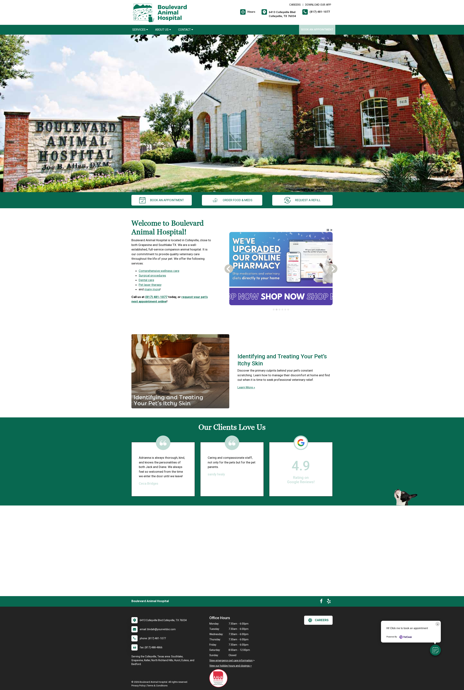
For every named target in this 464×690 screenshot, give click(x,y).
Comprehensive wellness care (159, 271)
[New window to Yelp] (329, 601)
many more (152, 289)
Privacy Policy (138, 685)
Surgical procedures (152, 275)
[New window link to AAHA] (219, 678)
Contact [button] (184, 29)
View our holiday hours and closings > (230, 665)
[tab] (274, 309)
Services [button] (139, 29)
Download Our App (318, 4)
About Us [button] (162, 29)
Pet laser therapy (150, 285)
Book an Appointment (317, 29)
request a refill (308, 200)
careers (322, 620)
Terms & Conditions (157, 685)
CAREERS (295, 4)
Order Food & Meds (237, 200)
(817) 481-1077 (156, 297)
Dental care (146, 280)
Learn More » (246, 387)
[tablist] (281, 309)
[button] (435, 650)
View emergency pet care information (231, 660)
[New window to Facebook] (321, 601)
